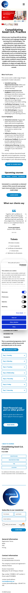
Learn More (14, 195)
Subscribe (18, 530)
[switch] (24, 297)
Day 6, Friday (7, 384)
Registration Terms (7, 541)
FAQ (14, 463)
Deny (14, 326)
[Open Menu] (23, 4)
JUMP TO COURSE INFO (14, 164)
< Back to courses (8, 444)
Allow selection (14, 322)
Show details (19, 313)
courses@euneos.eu (8, 581)
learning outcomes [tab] (11, 330)
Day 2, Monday (7, 361)
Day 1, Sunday (7, 355)
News (3, 543)
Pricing (4, 547)
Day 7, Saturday (8, 390)
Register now (14, 456)
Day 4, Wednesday (8, 373)
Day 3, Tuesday (7, 367)
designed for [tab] (8, 333)
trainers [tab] (7, 337)
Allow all (14, 317)
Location (14, 467)
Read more (10, 425)
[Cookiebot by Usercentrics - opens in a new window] (19, 265)
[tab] (12, 232)
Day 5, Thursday (8, 379)
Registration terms (14, 460)
